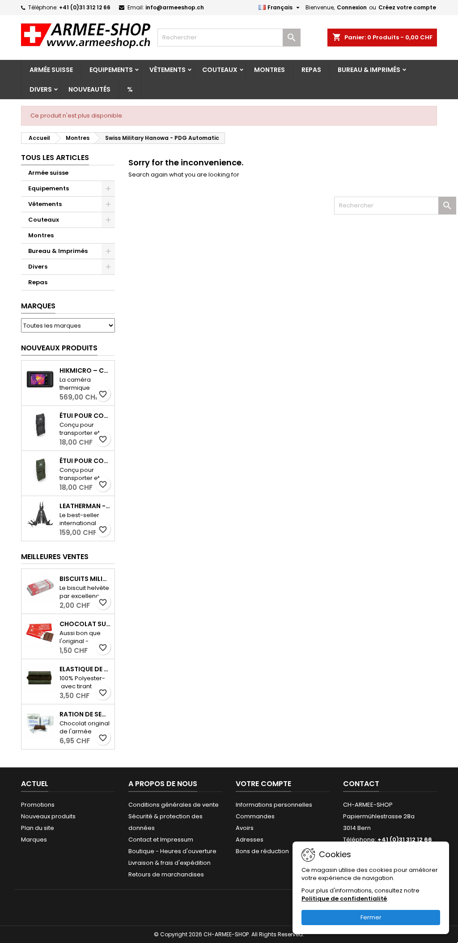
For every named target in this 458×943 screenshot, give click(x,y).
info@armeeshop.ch (174, 7)
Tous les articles (55, 157)
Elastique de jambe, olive (85, 669)
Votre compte (263, 784)
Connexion (352, 7)
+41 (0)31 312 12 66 (84, 7)
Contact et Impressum (160, 839)
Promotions (38, 804)
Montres (269, 69)
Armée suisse (51, 69)
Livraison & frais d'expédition (169, 863)
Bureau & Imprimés (369, 69)
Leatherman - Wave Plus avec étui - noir (85, 505)
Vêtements (167, 69)
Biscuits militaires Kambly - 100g (85, 578)
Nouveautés (89, 89)
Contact (361, 784)
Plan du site (37, 828)
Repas (311, 69)
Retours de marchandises (166, 874)
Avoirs (245, 828)
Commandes (255, 816)
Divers (41, 89)
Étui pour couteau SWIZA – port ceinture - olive (85, 460)
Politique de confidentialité (344, 898)
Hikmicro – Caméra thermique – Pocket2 (85, 370)
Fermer (371, 917)
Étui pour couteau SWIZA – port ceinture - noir (85, 415)
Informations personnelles (274, 804)
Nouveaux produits (59, 348)
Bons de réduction (262, 851)
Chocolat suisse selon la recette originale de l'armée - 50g (85, 623)
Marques (38, 306)
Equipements (111, 69)
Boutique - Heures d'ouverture (172, 851)
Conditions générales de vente (173, 804)
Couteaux (219, 69)
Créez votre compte (407, 7)
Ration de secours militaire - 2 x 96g (85, 714)
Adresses (249, 839)
